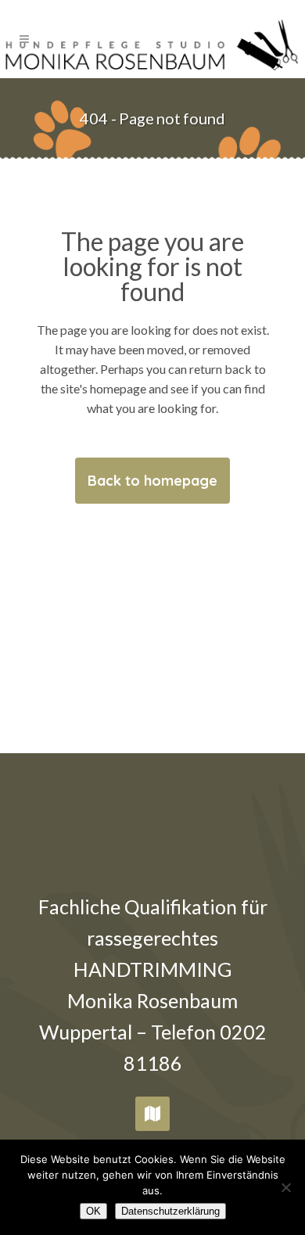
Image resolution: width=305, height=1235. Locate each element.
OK (93, 1211)
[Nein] (285, 1187)
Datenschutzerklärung (170, 1211)
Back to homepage (152, 481)
